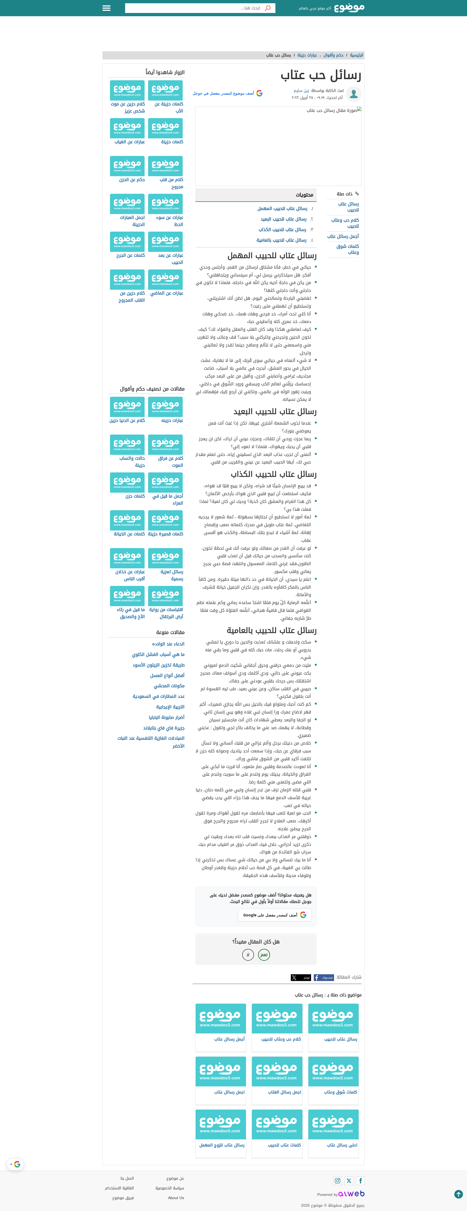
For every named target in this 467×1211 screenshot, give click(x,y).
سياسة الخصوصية (169, 1188)
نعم (264, 954)
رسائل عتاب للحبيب (348, 207)
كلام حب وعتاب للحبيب (345, 223)
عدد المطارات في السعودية (159, 696)
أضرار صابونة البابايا (167, 718)
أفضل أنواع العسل (167, 676)
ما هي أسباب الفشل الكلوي (158, 655)
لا (247, 954)
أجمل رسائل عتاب (343, 236)
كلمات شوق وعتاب (347, 249)
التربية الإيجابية (170, 707)
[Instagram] (337, 1180)
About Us (176, 1198)
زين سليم (301, 90)
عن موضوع (175, 1178)
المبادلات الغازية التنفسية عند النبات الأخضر (151, 742)
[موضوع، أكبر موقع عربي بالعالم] (349, 8)
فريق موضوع (123, 1198)
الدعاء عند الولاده (168, 644)
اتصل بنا (127, 1178)
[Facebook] (360, 1180)
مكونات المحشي (169, 686)
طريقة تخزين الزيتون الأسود (159, 665)
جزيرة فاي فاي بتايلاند (164, 728)
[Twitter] (349, 1180)
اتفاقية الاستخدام (119, 1188)
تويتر (307, 977)
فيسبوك (327, 977)
